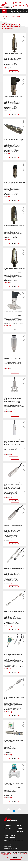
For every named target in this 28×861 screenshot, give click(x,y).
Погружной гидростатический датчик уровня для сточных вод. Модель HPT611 (14, 398)
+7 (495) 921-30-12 (17, 3)
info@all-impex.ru (7, 846)
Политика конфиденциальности (10, 848)
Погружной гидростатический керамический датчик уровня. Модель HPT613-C (14, 441)
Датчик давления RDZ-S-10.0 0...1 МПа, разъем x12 (13, 54)
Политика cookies (7, 850)
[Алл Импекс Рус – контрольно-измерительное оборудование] (6, 4)
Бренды (19, 825)
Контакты (20, 831)
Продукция (7, 828)
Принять (15, 857)
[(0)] (23, 11)
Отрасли (19, 828)
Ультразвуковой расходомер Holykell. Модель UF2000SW (13, 741)
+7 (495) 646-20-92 (17, 5)
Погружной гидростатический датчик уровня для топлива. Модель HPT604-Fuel (14, 484)
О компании (7, 825)
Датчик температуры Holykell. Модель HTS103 (14, 698)
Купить (14, 71)
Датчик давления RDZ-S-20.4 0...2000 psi (14, 225)
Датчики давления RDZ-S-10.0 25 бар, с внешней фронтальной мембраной (14, 140)
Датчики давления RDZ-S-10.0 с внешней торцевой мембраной (14, 183)
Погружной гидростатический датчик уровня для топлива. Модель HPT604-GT (14, 612)
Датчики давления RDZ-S (10, 354)
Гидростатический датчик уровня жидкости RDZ (13, 655)
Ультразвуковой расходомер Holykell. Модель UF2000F (13, 783)
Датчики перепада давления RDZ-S (13, 311)
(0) (14, 11)
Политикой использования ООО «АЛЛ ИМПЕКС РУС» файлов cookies (14, 854)
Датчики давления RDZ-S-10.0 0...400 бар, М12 (14, 269)
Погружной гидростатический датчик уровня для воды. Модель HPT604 (14, 526)
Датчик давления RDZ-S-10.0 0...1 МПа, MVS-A (13, 97)
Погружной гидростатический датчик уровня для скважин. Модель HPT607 (14, 569)
